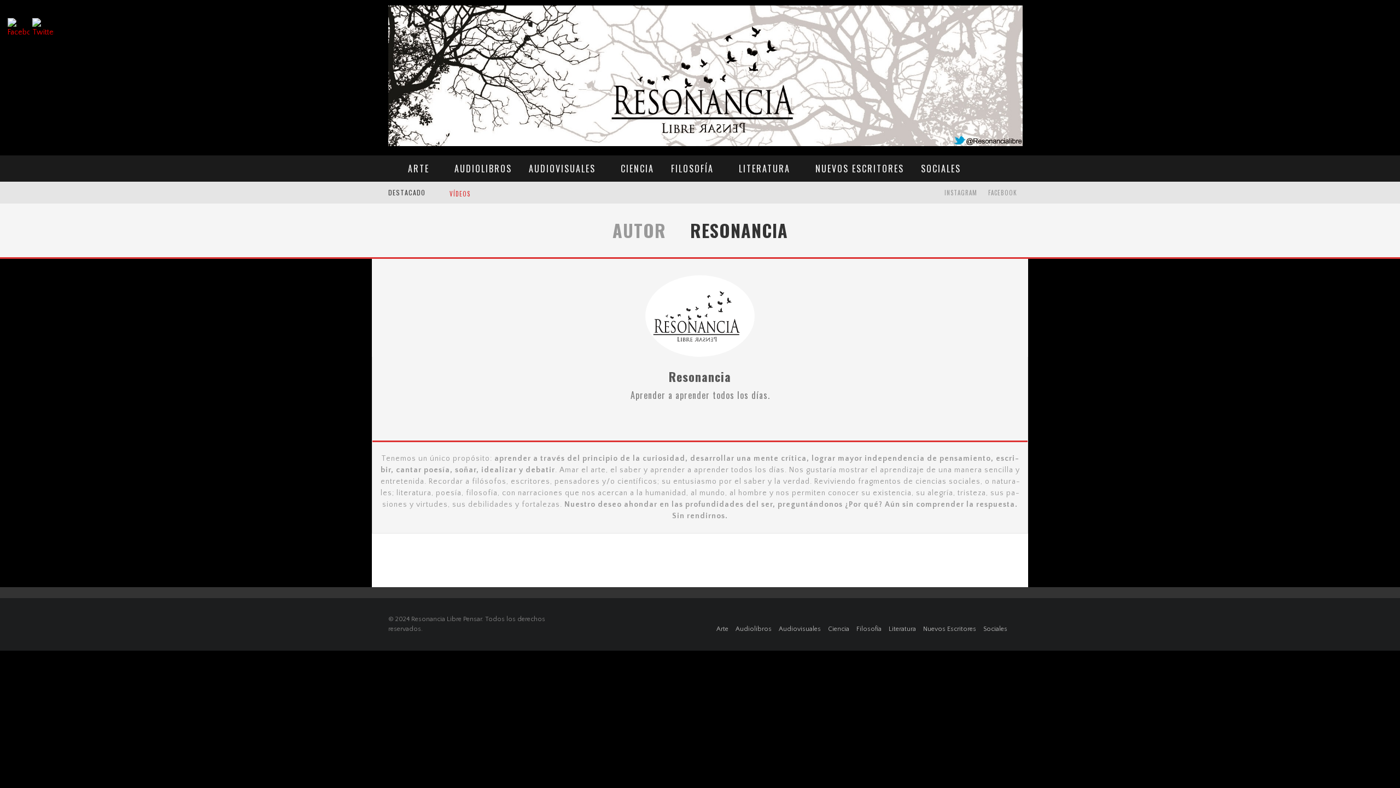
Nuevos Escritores (859, 168)
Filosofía (692, 168)
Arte (418, 168)
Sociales (941, 168)
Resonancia (700, 376)
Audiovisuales (562, 168)
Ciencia (637, 168)
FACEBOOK (1002, 192)
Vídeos (460, 193)
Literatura (764, 168)
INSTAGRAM (960, 192)
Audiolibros (483, 168)
